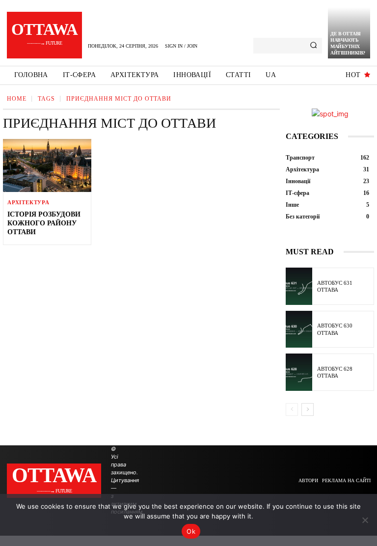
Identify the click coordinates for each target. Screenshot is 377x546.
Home (17, 98)
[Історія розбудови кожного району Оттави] (47, 165)
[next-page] (307, 409)
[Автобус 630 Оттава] (299, 329)
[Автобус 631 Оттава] (299, 286)
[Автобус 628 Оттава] (299, 372)
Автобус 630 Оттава (334, 329)
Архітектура (28, 202)
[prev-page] (292, 409)
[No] (365, 520)
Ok (191, 531)
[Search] (313, 46)
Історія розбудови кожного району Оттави (44, 223)
